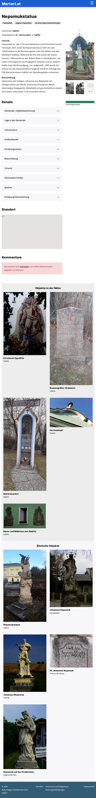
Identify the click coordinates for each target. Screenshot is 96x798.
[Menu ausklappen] (92, 4)
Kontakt (39, 786)
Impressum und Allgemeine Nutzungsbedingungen (57, 788)
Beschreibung (11, 158)
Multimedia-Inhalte (13, 177)
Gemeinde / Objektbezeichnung (19, 110)
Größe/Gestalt (11, 139)
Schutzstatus (10, 130)
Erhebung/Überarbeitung (16, 197)
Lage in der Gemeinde (14, 120)
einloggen (24, 266)
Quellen (8, 187)
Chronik (8, 168)
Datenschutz (89, 786)
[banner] (11, 3)
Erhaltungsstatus (12, 149)
